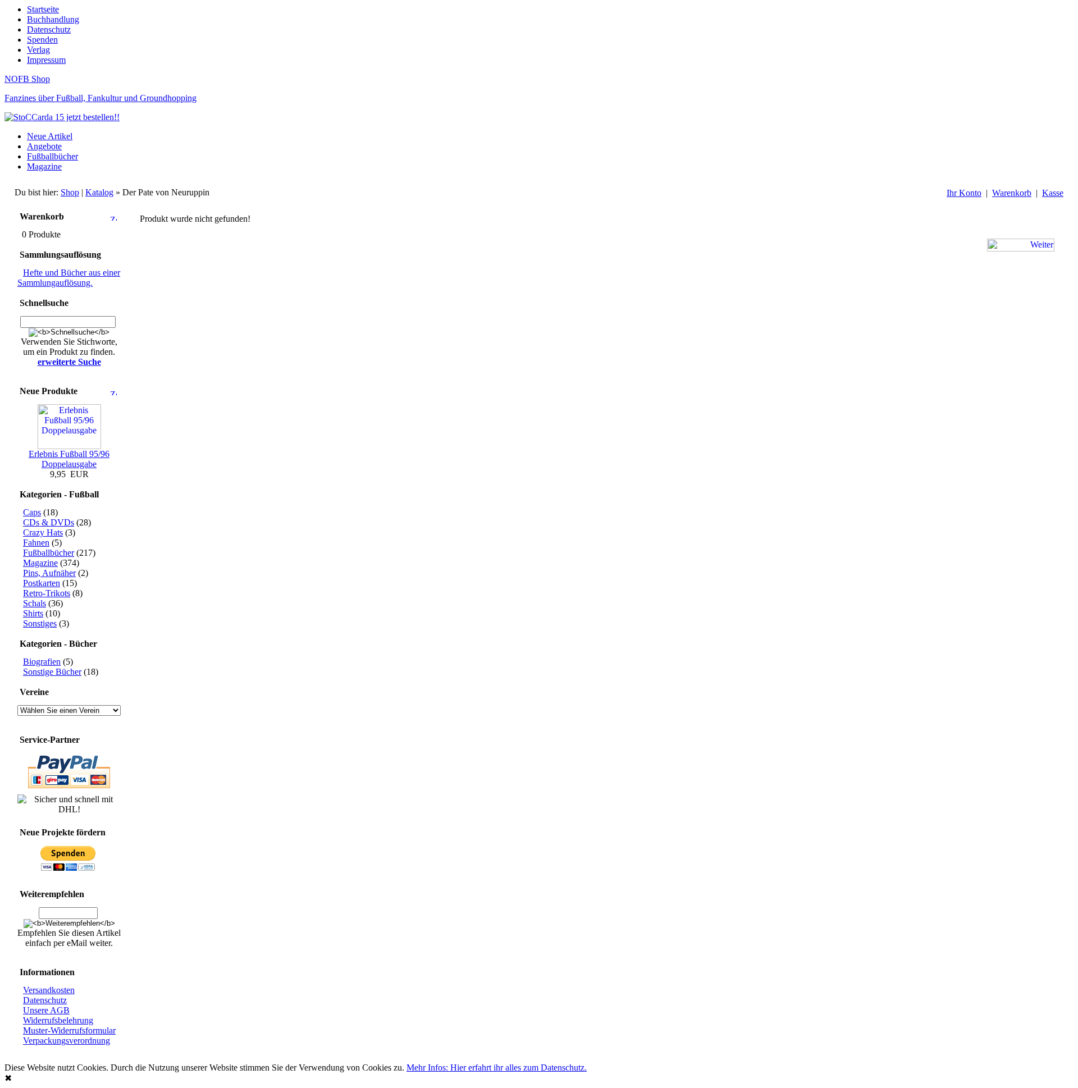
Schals (34, 603)
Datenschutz (49, 29)
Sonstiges (40, 623)
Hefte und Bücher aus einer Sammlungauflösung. (68, 277)
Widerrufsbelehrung (58, 1020)
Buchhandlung (53, 19)
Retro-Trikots (46, 593)
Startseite (43, 9)
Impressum (46, 60)
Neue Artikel (49, 136)
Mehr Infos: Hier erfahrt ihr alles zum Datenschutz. (496, 1067)
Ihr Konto (964, 193)
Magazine (44, 166)
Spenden (42, 39)
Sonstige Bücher (52, 671)
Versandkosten (49, 990)
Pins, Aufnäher (49, 573)
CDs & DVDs (48, 522)
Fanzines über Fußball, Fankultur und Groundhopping (100, 98)
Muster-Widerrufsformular (69, 1030)
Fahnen (36, 542)
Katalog (99, 192)
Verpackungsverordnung (66, 1040)
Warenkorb (1011, 193)
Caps (32, 512)
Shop (70, 192)
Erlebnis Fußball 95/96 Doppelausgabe (69, 459)
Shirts (33, 613)
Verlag (38, 49)
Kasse (1052, 193)
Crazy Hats (43, 532)
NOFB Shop (27, 79)
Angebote (44, 146)
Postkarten (41, 583)
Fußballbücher (52, 156)
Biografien (42, 661)
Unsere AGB (46, 1010)
